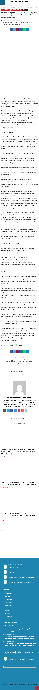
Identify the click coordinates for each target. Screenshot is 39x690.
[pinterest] (18, 29)
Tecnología (9, 602)
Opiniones (8, 599)
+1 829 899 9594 (13, 567)
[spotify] (25, 688)
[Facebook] (10, 688)
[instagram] (22, 688)
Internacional (16, 9)
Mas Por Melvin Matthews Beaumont (18, 421)
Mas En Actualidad (19, 423)
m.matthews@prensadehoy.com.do (21, 577)
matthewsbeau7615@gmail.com (19, 582)
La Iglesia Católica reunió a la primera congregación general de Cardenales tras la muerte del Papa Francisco (19, 372)
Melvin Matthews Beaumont (12, 20)
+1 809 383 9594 (13, 572)
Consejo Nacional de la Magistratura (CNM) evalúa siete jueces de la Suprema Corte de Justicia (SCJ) (18, 452)
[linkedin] (21, 29)
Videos (25, 9)
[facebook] (11, 29)
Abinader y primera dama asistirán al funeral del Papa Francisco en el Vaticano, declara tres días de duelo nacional (19, 360)
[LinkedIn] (16, 688)
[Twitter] (13, 688)
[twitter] (14, 29)
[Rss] (29, 688)
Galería (7, 613)
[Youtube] (19, 688)
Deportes (8, 605)
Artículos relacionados (19, 418)
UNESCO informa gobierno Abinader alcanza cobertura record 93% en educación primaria (18, 484)
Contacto (8, 616)
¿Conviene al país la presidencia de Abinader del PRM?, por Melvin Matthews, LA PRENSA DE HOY (19, 515)
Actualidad (9, 6)
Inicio (2, 6)
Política (7, 597)
